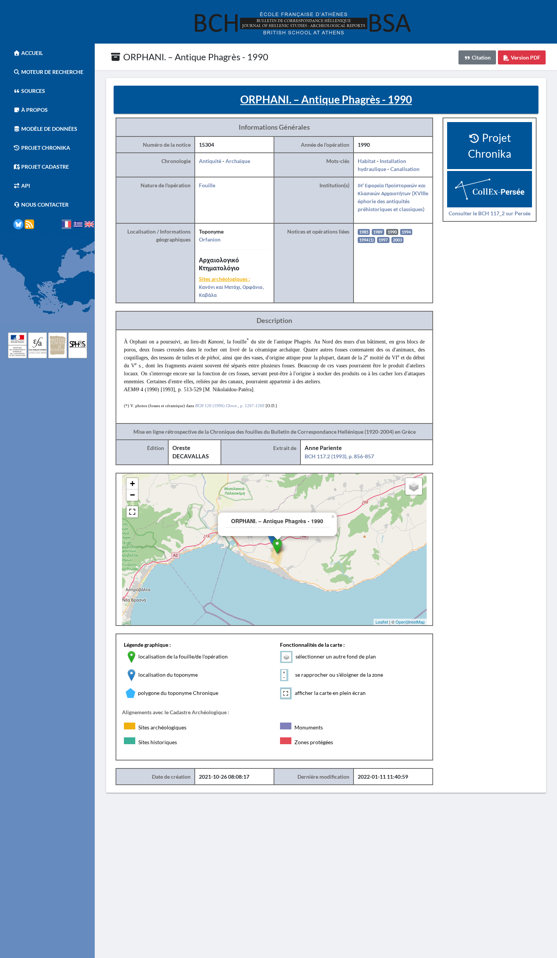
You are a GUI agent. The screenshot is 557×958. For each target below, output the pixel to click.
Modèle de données (48, 128)
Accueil (31, 53)
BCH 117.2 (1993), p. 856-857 (339, 456)
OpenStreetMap (410, 622)
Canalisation (404, 169)
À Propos (34, 110)
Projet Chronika (45, 147)
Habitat (367, 161)
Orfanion (210, 239)
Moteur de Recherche (51, 72)
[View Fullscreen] (132, 511)
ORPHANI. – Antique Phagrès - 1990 (194, 56)
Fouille (207, 185)
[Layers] (413, 486)
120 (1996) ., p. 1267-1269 (229, 405)
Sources (32, 91)
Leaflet (382, 622)
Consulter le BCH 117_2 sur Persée (489, 213)
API (25, 185)
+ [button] (132, 483)
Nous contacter (44, 204)
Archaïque (237, 161)
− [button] (132, 495)
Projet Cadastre (44, 166)
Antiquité (210, 161)
